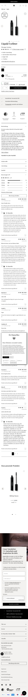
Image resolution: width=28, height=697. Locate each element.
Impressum (3, 669)
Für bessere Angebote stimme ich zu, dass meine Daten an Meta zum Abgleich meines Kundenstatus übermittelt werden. (12, 589)
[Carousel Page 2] (15, 514)
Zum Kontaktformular (6, 659)
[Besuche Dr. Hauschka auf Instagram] (6, 685)
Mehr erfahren (4, 152)
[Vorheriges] (2, 26)
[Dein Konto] (20, 6)
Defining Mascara (14, 496)
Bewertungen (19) (5, 174)
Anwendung (4, 166)
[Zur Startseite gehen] (14, 5)
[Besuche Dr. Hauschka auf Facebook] (2, 685)
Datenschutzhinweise (14, 582)
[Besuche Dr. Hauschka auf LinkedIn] (10, 685)
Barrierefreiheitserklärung (6, 677)
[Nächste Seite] (17, 453)
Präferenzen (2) (13, 360)
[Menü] (2, 5)
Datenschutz (4, 671)
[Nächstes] (26, 26)
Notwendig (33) (6, 360)
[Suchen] (5, 5)
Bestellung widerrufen (14, 663)
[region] (14, 26)
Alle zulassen (6, 357)
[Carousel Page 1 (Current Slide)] (12, 514)
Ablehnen (11, 357)
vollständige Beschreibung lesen (8, 61)
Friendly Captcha (21, 599)
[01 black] (2, 69)
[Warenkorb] (26, 6)
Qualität (3, 170)
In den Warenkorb (18, 88)
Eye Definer (17, 435)
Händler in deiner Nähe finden (7, 91)
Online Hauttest (14, 1)
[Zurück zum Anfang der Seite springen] (24, 693)
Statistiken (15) (20, 360)
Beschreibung (4, 126)
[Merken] (25, 13)
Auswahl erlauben (13, 362)
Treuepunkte (8, 104)
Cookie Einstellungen (5, 674)
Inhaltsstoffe (4, 161)
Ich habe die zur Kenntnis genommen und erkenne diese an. (13, 584)
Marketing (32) (6, 362)
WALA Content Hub (5, 679)
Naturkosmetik (19, 614)
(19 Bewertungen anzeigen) (18, 49)
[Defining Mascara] (14, 481)
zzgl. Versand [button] (22, 84)
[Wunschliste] (23, 6)
